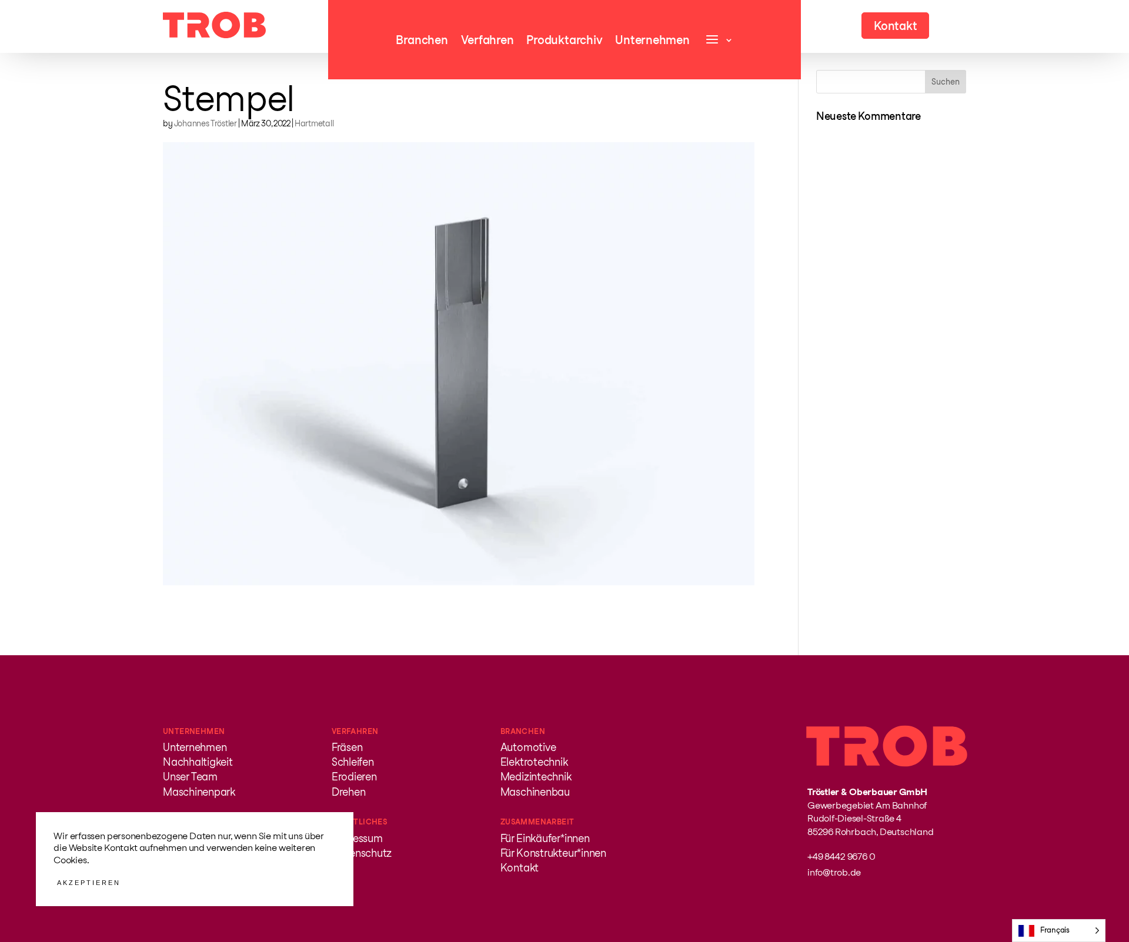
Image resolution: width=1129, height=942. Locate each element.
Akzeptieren (89, 882)
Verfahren (487, 41)
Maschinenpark (199, 792)
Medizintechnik (536, 776)
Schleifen (353, 762)
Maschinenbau (535, 792)
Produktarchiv (564, 41)
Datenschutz (362, 853)
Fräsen (347, 747)
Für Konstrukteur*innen (553, 853)
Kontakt (519, 867)
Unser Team (190, 776)
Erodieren (354, 776)
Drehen (349, 792)
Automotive (528, 747)
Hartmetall (314, 123)
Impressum (357, 838)
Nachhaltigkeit (198, 762)
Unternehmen (652, 41)
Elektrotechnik (534, 762)
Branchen (421, 41)
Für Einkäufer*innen (545, 838)
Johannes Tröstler (205, 123)
